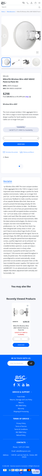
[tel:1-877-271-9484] (27, 3)
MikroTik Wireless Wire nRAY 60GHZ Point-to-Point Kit (21, 328)
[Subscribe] (31, 363)
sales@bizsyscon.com (23, 451)
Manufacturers (11, 11)
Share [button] (7, 157)
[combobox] (22, 7)
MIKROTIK (15, 321)
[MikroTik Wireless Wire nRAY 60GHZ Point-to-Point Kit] (21, 312)
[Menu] (40, 3)
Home (3, 11)
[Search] (39, 7)
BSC (8, 466)
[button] (23, 3)
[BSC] (21, 378)
